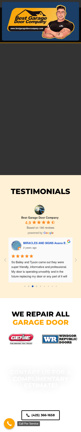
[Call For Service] (9, 423)
